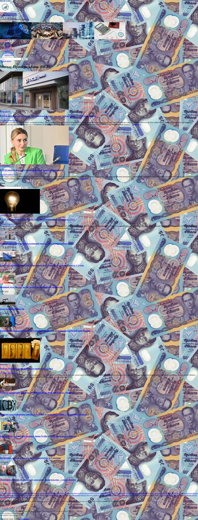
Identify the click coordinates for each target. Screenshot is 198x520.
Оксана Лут (117, 495)
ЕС (127, 493)
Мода (61, 495)
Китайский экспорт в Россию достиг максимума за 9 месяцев (30, 458)
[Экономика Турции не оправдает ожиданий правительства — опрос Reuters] (7, 475)
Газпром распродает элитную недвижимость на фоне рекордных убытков (36, 392)
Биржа (48, 493)
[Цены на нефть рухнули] (7, 304)
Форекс (7, 51)
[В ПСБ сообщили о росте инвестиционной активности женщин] (99, 145)
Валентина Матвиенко (63, 493)
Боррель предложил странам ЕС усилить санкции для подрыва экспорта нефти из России (45, 331)
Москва (65, 495)
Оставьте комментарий (9, 120)
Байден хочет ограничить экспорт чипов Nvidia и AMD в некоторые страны (38, 436)
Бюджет (52, 493)
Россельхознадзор (166, 495)
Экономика (9, 53)
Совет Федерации (178, 495)
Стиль (186, 495)
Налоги (7, 47)
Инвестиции (9, 45)
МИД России (172, 493)
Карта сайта (9, 55)
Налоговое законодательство (95, 495)
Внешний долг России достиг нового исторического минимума (31, 287)
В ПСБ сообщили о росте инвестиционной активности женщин (31, 170)
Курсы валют (163, 493)
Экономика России (35, 497)
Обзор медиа (109, 495)
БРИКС (25, 493)
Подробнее (136, 124)
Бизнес (7, 42)
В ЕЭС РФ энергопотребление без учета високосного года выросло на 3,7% (37, 219)
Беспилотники (40, 493)
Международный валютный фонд (18, 495)
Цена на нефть (16, 497)
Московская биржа (75, 495)
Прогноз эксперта (140, 495)
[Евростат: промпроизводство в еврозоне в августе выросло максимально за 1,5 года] (7, 261)
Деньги (112, 493)
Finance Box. (5, 15)
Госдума (96, 493)
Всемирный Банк (87, 493)
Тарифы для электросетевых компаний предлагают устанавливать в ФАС (37, 243)
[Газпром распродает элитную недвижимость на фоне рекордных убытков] (7, 388)
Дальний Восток (104, 493)
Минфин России (34, 495)
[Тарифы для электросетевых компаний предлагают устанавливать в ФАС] (7, 239)
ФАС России (193, 495)
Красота (155, 493)
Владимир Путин (76, 493)
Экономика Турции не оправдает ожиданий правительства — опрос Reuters (38, 480)
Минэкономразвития (46, 495)
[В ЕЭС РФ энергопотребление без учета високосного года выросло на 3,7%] (20, 213)
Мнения (56, 495)
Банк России (32, 493)
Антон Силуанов (17, 493)
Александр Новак (5, 493)
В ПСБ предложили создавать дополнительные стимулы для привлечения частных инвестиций (48, 116)
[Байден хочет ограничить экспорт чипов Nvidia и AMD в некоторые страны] (7, 432)
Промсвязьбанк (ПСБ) (153, 495)
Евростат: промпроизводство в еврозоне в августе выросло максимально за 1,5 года (42, 265)
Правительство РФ (128, 495)
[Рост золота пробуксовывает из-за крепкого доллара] (20, 362)
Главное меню (5, 61)
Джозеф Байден (120, 493)
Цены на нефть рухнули (12, 309)
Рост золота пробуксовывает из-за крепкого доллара (26, 368)
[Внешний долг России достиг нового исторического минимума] (7, 283)
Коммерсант (149, 493)
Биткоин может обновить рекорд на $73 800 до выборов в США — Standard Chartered (43, 414)
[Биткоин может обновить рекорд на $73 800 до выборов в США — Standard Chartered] (7, 410)
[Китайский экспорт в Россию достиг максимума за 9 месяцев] (7, 454)
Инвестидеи (132, 493)
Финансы (8, 49)
